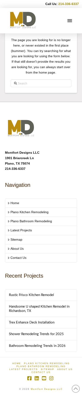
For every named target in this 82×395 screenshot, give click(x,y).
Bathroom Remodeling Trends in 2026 (37, 346)
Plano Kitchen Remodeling (29, 212)
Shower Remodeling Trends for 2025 (36, 334)
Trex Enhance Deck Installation (31, 322)
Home (14, 203)
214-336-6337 (68, 4)
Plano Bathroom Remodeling (31, 221)
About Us (17, 248)
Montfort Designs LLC (47, 389)
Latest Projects (21, 230)
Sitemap (16, 239)
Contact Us (18, 257)
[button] (70, 21)
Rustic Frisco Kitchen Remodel (31, 295)
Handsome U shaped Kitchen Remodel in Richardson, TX (39, 309)
